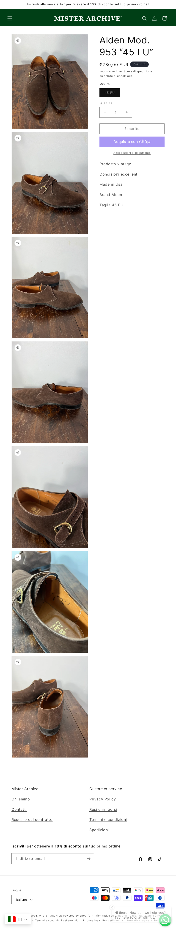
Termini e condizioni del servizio (57, 920)
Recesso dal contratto (32, 819)
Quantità (105, 103)
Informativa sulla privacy (148, 915)
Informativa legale (137, 920)
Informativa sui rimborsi (111, 915)
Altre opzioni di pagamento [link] (132, 152)
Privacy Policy (102, 799)
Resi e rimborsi (103, 809)
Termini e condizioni (108, 819)
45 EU (112, 93)
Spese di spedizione (138, 71)
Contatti (19, 809)
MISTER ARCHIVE (50, 915)
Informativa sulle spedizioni (102, 920)
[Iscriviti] (89, 858)
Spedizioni (99, 830)
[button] (10, 18)
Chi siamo (20, 799)
